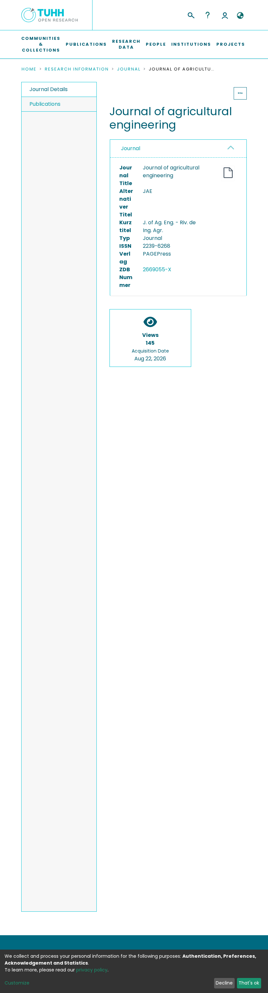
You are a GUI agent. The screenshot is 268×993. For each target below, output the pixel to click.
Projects (230, 44)
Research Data (126, 44)
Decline (224, 983)
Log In (224, 15)
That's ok (249, 983)
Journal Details (48, 89)
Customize (17, 983)
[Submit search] (191, 14)
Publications (86, 44)
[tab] (178, 149)
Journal (129, 69)
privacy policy (92, 970)
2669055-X (157, 269)
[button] (240, 16)
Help (207, 15)
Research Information (77, 69)
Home (29, 69)
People (156, 44)
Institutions (191, 44)
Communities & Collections (40, 44)
